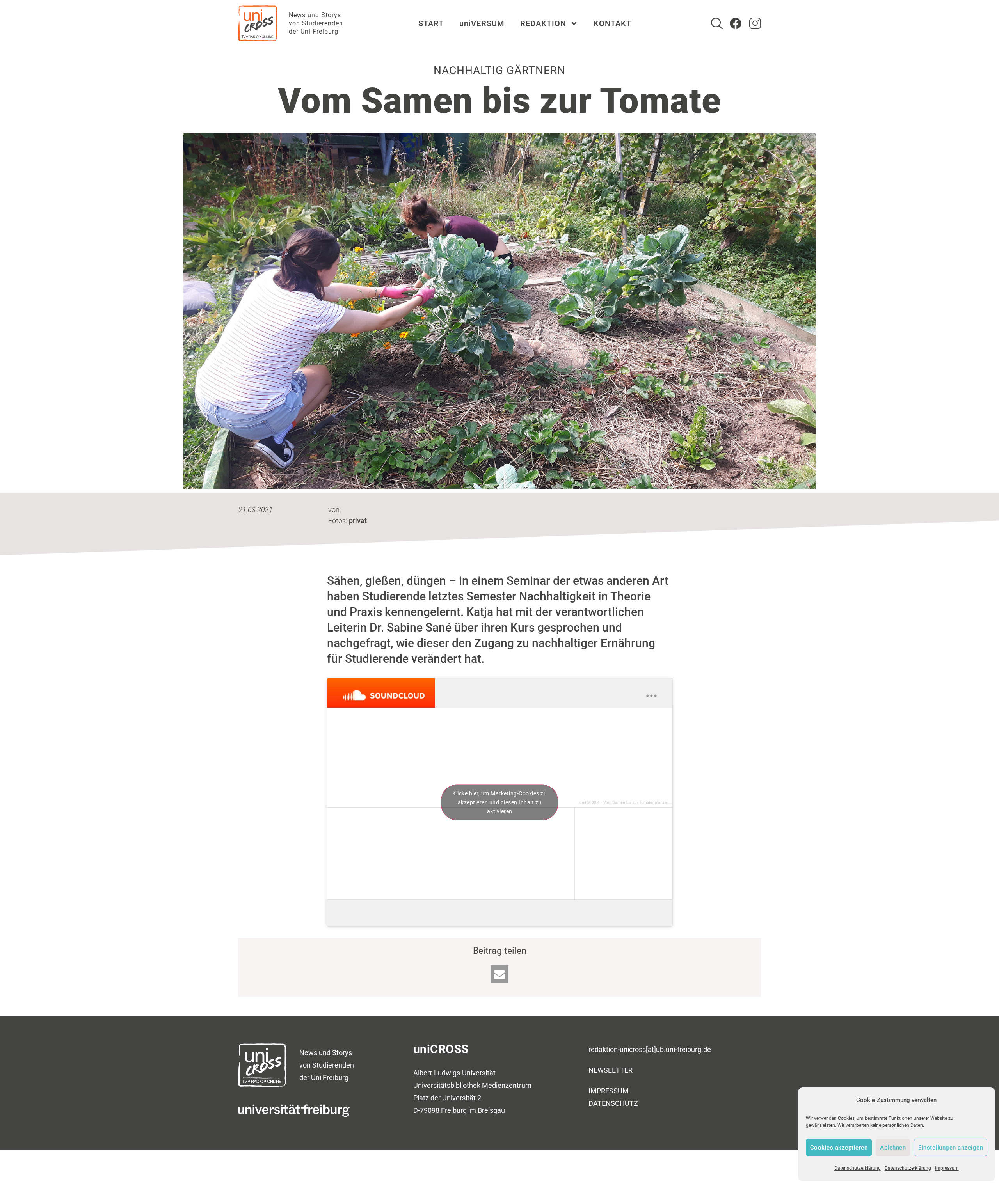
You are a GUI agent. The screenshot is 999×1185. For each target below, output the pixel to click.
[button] (499, 974)
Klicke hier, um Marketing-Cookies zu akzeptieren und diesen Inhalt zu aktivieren (499, 802)
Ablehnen (893, 1147)
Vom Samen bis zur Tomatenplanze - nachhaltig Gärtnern (654, 802)
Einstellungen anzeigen (950, 1147)
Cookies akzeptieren (839, 1147)
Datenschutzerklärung (857, 1168)
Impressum (947, 1168)
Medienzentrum (506, 1085)
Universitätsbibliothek (446, 1085)
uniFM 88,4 (589, 802)
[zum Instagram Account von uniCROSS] (755, 23)
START (431, 23)
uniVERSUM (482, 23)
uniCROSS (441, 1049)
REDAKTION (543, 23)
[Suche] (717, 23)
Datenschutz (613, 1103)
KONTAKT (612, 23)
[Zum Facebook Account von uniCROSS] (735, 23)
